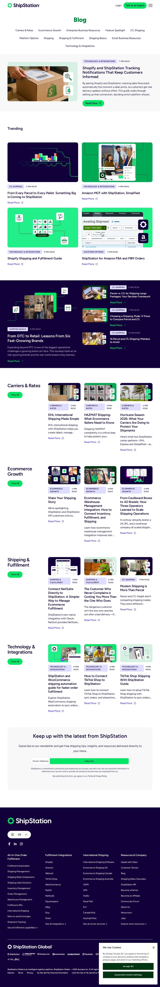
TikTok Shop (51, 879)
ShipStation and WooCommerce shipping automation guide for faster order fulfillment (63, 683)
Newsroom (126, 912)
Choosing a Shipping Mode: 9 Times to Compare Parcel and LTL (130, 318)
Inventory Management (19, 888)
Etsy (47, 912)
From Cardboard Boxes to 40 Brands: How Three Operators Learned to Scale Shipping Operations (136, 505)
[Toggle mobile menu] (150, 5)
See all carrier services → (95, 924)
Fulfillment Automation (19, 866)
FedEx (86, 895)
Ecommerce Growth (49, 30)
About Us (125, 907)
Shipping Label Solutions (19, 882)
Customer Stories (129, 867)
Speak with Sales (129, 862)
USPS (86, 884)
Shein (48, 918)
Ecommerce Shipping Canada (97, 873)
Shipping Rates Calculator (133, 879)
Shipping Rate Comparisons (21, 877)
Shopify (49, 862)
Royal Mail (88, 901)
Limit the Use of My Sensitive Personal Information (94, 973)
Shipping (49, 38)
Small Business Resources (126, 38)
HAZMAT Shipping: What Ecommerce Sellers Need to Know (99, 418)
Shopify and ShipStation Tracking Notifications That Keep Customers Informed (112, 72)
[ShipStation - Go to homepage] (29, 821)
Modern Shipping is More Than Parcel (133, 588)
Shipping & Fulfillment (71, 38)
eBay (47, 907)
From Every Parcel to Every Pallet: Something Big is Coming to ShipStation (42, 195)
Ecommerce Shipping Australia (98, 879)
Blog (123, 873)
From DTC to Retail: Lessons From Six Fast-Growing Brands (39, 338)
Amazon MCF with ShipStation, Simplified (111, 193)
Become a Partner (129, 890)
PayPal (48, 890)
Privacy (30, 973)
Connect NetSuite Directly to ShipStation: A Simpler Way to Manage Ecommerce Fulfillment (64, 598)
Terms (90, 776)
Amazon (49, 867)
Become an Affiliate (130, 895)
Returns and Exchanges (19, 916)
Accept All (128, 966)
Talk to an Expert (135, 5)
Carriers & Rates (24, 30)
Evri (85, 907)
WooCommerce (53, 884)
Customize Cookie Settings (128, 975)
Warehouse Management (20, 899)
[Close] (153, 947)
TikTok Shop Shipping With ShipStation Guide (135, 680)
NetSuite (49, 895)
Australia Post (89, 918)
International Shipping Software (98, 862)
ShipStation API (128, 884)
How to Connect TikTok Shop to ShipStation (95, 680)
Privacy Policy (101, 776)
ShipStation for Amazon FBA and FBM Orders (113, 258)
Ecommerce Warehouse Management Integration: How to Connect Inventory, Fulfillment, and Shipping (98, 509)
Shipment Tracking (17, 922)
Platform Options (29, 38)
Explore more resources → (133, 924)
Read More (91, 103)
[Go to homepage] (24, 5)
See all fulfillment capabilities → (23, 927)
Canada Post (89, 912)
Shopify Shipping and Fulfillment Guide (35, 258)
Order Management (17, 894)
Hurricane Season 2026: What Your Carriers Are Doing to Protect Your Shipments (134, 422)
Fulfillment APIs (15, 905)
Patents (11, 973)
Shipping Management (19, 871)
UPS (85, 890)
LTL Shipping (137, 30)
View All (15, 395)
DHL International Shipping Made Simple (63, 417)
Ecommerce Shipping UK (95, 867)
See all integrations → (55, 924)
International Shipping (18, 910)
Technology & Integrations (80, 45)
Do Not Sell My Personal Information (52, 973)
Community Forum (130, 901)
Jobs (123, 918)
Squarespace (51, 901)
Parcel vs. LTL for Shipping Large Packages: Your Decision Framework (130, 295)
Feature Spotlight (115, 30)
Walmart (49, 873)
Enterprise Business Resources (83, 30)
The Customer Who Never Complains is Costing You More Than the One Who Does (100, 594)
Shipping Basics (98, 38)
